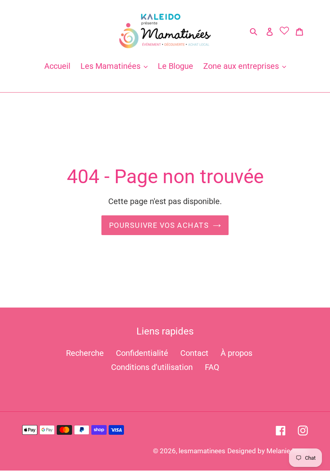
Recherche (85, 353)
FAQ (212, 367)
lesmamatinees (202, 451)
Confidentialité (142, 353)
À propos (236, 353)
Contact (194, 353)
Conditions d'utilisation (152, 367)
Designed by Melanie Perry (267, 451)
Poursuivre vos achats (159, 225)
